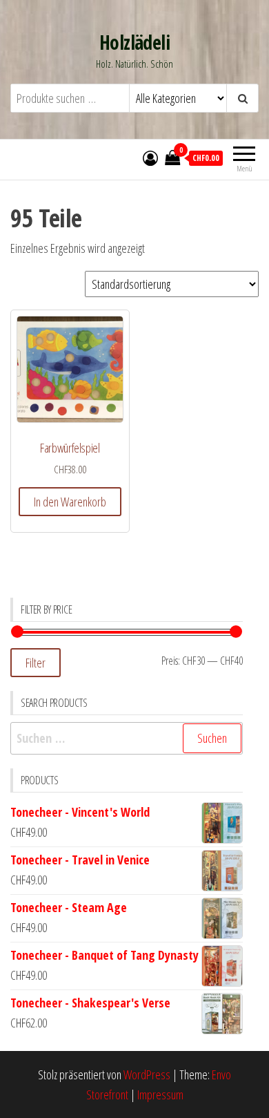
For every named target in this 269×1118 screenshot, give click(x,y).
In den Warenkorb (70, 501)
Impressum (160, 1094)
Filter (36, 662)
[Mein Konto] (150, 157)
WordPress (146, 1074)
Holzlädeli (134, 42)
